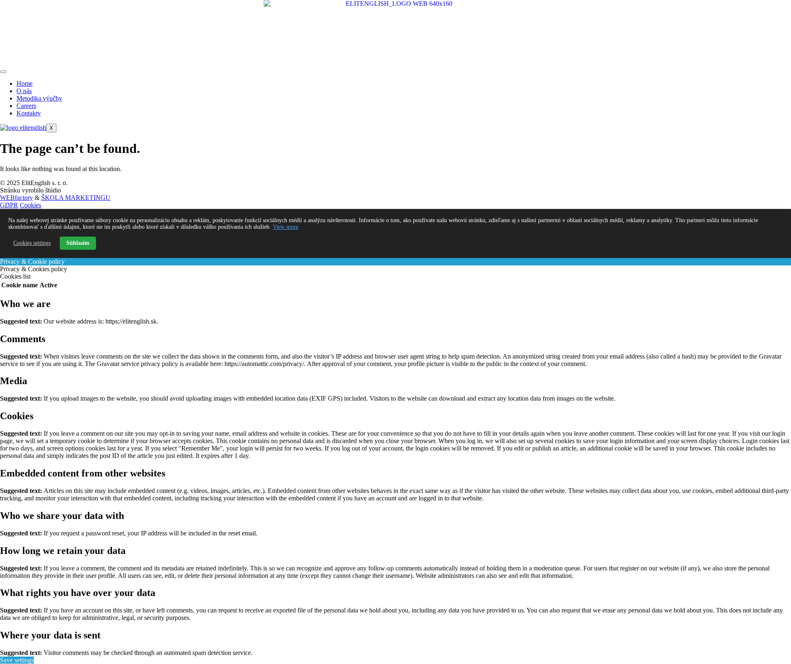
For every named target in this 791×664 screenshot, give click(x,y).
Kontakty (28, 113)
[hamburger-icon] (3, 71)
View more (285, 227)
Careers (26, 105)
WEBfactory (16, 197)
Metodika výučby (39, 98)
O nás (24, 90)
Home (24, 83)
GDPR (9, 205)
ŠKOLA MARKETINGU (75, 197)
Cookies (30, 205)
